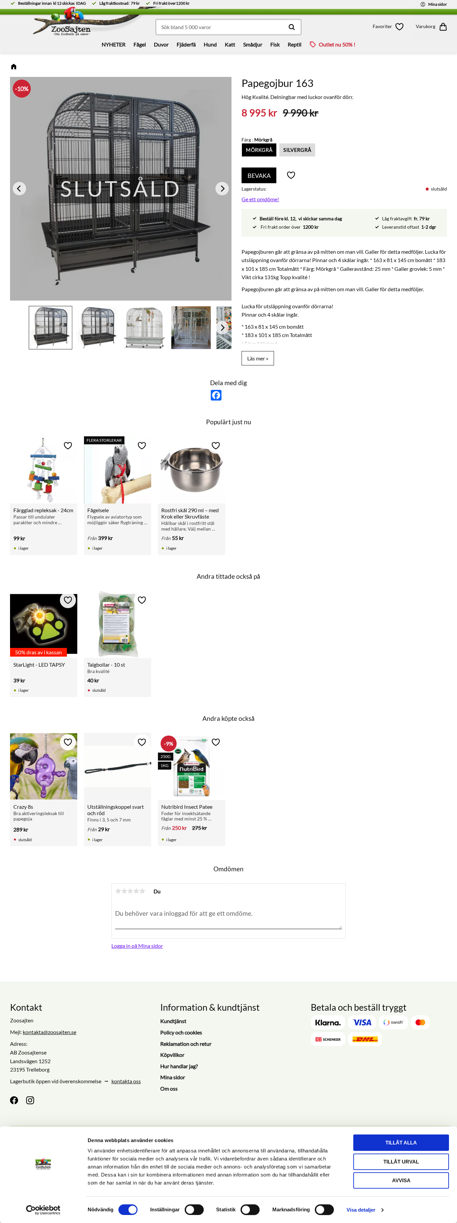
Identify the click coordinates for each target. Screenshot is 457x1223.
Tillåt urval (401, 1161)
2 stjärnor (124, 891)
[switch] (194, 1209)
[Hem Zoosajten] (62, 23)
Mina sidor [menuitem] (172, 1077)
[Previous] (19, 189)
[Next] (222, 189)
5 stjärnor (142, 891)
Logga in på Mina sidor (137, 945)
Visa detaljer (361, 1210)
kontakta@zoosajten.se (49, 1032)
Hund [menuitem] (210, 44)
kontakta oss (126, 1081)
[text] (259, 113)
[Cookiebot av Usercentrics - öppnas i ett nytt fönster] (43, 1210)
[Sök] (291, 27)
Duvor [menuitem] (161, 44)
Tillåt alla (401, 1142)
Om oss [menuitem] (169, 1088)
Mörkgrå (259, 150)
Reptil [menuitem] (294, 44)
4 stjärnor (136, 891)
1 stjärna (118, 891)
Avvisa (401, 1180)
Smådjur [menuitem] (252, 44)
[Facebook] (14, 1100)
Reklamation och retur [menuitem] (185, 1043)
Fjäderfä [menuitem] (186, 44)
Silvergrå (297, 150)
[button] (389, 26)
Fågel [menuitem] (139, 44)
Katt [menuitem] (230, 44)
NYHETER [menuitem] (113, 44)
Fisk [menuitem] (275, 44)
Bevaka (259, 175)
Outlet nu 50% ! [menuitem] (337, 44)
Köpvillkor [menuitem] (172, 1054)
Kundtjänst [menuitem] (173, 1021)
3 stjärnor (130, 891)
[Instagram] (30, 1100)
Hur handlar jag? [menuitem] (179, 1066)
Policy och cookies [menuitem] (181, 1032)
